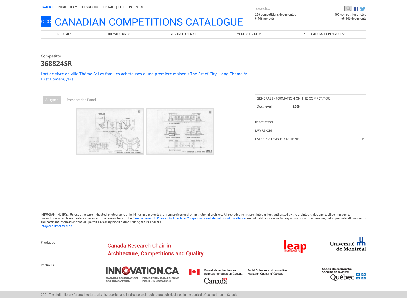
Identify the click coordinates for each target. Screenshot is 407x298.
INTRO (62, 7)
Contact (108, 7)
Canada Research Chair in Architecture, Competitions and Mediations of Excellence (189, 218)
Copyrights (89, 7)
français (47, 7)
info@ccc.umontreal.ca (56, 226)
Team (73, 7)
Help (121, 7)
